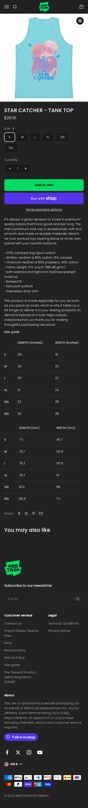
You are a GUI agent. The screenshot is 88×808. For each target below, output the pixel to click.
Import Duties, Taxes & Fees (21, 633)
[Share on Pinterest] (33, 513)
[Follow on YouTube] (40, 752)
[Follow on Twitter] (18, 752)
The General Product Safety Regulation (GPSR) (20, 677)
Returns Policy (15, 650)
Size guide (12, 665)
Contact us (13, 623)
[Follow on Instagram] (29, 752)
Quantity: (11, 160)
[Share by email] (40, 513)
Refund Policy (14, 657)
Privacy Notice (59, 631)
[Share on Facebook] (19, 513)
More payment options (44, 209)
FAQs (8, 643)
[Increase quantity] (25, 168)
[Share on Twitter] (26, 513)
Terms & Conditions (63, 623)
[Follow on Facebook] (7, 752)
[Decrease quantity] (9, 168)
